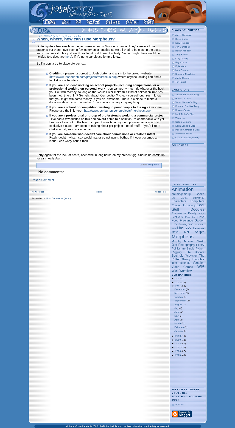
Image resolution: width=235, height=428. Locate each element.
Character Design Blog (187, 137)
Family (192, 213)
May (176, 316)
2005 (178, 355)
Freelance (186, 220)
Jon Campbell (182, 46)
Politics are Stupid (183, 248)
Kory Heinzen (182, 43)
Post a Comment (43, 180)
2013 (178, 278)
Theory (186, 259)
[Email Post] (159, 164)
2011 (178, 286)
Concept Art (179, 205)
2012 (178, 282)
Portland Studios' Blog (187, 106)
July (176, 308)
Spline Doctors (183, 122)
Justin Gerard (182, 78)
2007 (178, 347)
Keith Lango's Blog (185, 126)
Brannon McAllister (185, 74)
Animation (183, 189)
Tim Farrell (180, 82)
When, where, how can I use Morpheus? (75, 39)
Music (200, 241)
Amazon (179, 404)
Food (175, 220)
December (180, 289)
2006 (178, 351)
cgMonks (198, 197)
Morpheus (153, 164)
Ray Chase (181, 62)
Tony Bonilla (181, 54)
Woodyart (180, 118)
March (178, 323)
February (179, 327)
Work (175, 270)
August (178, 304)
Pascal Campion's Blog (187, 129)
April (177, 319)
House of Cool (182, 98)
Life (180, 228)
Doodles (197, 209)
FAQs (201, 213)
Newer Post (38, 191)
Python (200, 248)
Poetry (200, 244)
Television (191, 255)
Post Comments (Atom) (58, 198)
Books (200, 194)
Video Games (182, 267)
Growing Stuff (186, 224)
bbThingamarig (181, 194)
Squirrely (177, 255)
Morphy (176, 241)
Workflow (185, 270)
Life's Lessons (194, 228)
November (180, 293)
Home (99, 191)
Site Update (194, 252)
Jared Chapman (183, 35)
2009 (178, 340)
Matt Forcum (181, 70)
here (68, 56)
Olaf (174, 245)
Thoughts (198, 259)
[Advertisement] (186, 372)
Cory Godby (181, 58)
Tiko (174, 262)
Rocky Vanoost (183, 50)
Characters (179, 201)
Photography (186, 245)
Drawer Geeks (182, 110)
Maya (175, 231)
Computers (197, 201)
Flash (200, 216)
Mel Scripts (194, 232)
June (177, 312)
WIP (200, 267)
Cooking (191, 205)
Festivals (177, 216)
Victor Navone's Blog (186, 102)
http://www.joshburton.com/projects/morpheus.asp (83, 77)
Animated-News (183, 133)
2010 (178, 336)
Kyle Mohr (180, 66)
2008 (178, 343)
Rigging (177, 252)
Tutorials (184, 262)
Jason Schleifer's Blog (187, 94)
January (179, 331)
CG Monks (179, 198)
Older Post (160, 191)
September (180, 300)
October (179, 297)
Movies (189, 241)
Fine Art (190, 217)
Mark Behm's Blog (184, 114)
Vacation (198, 262)
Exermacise (179, 213)
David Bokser (182, 39)
